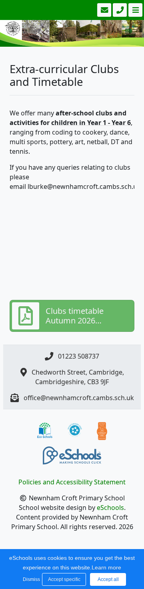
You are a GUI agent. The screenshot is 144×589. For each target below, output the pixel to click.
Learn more (106, 567)
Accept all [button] (108, 579)
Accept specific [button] (64, 579)
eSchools (110, 507)
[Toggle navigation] (134, 10)
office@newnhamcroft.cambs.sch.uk (79, 397)
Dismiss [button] (30, 579)
